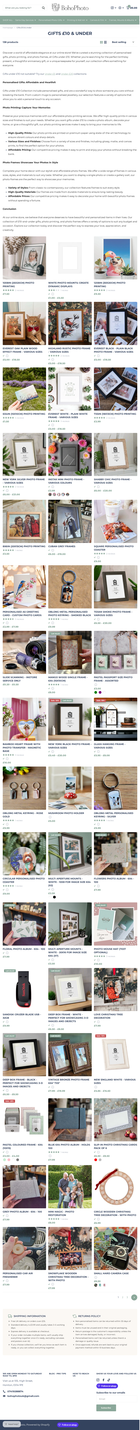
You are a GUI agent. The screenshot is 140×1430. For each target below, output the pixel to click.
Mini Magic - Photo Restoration (61, 1213)
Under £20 (67, 74)
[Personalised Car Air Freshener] (24, 1248)
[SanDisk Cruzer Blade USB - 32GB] (24, 989)
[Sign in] (121, 8)
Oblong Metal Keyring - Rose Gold (23, 815)
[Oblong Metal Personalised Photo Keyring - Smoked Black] (70, 586)
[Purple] (67, 494)
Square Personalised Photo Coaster (114, 548)
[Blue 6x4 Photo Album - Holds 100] (70, 1119)
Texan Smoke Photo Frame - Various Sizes (113, 613)
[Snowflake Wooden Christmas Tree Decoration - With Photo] (70, 1248)
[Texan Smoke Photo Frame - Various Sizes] (115, 586)
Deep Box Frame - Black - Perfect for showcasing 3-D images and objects (23, 1083)
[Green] (54, 494)
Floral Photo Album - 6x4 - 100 (24, 949)
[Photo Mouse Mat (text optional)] (115, 923)
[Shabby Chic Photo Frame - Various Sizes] (115, 454)
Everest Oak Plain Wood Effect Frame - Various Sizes (22, 350)
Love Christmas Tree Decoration (108, 1016)
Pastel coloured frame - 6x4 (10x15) (23, 1146)
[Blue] (63, 494)
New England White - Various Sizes (115, 1081)
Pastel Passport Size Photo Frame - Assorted (113, 679)
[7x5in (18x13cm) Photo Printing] (115, 389)
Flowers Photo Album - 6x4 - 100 (114, 880)
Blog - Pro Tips (57, 1373)
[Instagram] (97, 1380)
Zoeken (43, 8)
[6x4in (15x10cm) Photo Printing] (24, 389)
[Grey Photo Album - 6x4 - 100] (24, 1186)
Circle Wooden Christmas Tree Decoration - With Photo (115, 1213)
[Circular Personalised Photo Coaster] (24, 853)
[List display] (105, 42)
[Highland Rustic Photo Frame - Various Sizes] (70, 323)
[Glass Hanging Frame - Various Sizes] (115, 719)
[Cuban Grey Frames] (70, 521)
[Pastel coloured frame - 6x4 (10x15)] (24, 1119)
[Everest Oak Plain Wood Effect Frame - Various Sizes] (24, 323)
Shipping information (30, 1316)
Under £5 (50, 74)
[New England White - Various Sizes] (115, 1054)
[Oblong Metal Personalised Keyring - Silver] (115, 788)
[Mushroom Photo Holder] (70, 788)
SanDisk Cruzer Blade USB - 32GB (22, 1016)
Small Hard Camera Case (111, 1273)
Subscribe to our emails (110, 1392)
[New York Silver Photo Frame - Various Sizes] (24, 454)
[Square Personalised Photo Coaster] (115, 521)
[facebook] (103, 1380)
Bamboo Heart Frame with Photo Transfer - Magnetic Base (22, 747)
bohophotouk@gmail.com (23, 1396)
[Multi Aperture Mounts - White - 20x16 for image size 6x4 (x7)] (70, 923)
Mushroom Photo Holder (66, 813)
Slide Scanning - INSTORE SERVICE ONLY (20, 679)
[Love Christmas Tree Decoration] (115, 989)
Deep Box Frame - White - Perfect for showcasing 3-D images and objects (68, 1018)
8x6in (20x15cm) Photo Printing (24, 546)
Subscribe (106, 1408)
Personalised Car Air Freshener (18, 1275)
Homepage (8, 27)
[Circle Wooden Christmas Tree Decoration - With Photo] (115, 1186)
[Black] (50, 494)
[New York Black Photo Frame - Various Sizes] (70, 719)
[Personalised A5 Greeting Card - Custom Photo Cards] (24, 586)
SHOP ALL (8, 20)
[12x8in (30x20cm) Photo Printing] (115, 257)
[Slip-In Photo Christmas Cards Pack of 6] (115, 1119)
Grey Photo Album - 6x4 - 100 (22, 1211)
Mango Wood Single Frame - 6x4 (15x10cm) (68, 679)
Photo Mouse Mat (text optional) (110, 951)
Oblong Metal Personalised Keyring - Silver (113, 815)
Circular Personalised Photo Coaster (24, 880)
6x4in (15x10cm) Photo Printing (24, 414)
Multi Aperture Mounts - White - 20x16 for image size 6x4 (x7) (67, 952)
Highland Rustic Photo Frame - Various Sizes (69, 350)
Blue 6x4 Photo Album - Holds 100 (69, 1146)
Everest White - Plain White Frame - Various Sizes (68, 416)
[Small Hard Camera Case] (115, 1248)
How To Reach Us (81, 1374)
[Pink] (58, 494)
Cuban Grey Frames (61, 546)
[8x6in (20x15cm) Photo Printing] (24, 521)
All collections (25, 20)
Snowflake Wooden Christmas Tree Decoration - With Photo (68, 1277)
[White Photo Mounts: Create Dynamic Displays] (70, 257)
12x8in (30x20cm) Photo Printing (109, 284)
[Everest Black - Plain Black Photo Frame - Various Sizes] (115, 323)
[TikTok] (108, 1380)
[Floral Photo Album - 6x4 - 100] (24, 923)
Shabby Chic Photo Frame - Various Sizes (112, 481)
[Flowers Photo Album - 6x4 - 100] (115, 853)
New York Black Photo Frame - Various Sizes (70, 746)
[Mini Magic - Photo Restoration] (70, 1186)
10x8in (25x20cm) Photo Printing (18, 284)
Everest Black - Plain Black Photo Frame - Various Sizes (113, 350)
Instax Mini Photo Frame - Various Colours (66, 481)
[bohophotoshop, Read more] (113, 8)
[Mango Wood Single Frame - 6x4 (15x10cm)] (70, 652)
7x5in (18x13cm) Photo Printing (115, 414)
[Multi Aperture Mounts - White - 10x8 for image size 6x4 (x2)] (70, 853)
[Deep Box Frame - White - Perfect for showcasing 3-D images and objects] (70, 989)
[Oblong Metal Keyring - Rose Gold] (24, 788)
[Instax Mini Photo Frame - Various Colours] (70, 454)
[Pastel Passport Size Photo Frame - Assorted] (115, 652)
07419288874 (15, 1391)
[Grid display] (101, 42)
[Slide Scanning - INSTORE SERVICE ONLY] (24, 652)
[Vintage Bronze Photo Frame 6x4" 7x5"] (70, 1054)
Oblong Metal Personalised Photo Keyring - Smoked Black (69, 613)
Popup (52, 294)
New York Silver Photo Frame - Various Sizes (24, 481)
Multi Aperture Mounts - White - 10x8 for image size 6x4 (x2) (69, 882)
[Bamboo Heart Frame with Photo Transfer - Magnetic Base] (24, 719)
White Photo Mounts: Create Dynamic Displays (68, 284)
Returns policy (89, 1316)
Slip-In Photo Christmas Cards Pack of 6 (115, 1146)
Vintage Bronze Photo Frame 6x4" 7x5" (68, 1081)
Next (134, 1297)
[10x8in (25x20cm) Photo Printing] (24, 257)
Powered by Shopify (38, 1424)
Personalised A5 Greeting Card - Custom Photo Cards (22, 613)
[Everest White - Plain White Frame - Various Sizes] (70, 389)
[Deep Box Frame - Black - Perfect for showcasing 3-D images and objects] (24, 1054)
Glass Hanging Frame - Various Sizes (110, 746)
